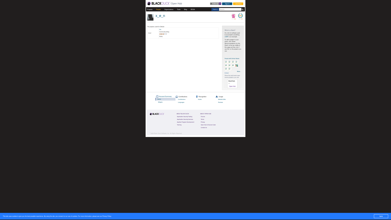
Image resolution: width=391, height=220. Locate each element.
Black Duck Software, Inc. (162, 133)
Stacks (159, 99)
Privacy (203, 122)
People (158, 9)
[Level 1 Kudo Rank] (240, 15)
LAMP (226, 37)
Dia (160, 29)
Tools (178, 9)
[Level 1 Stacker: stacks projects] (233, 15)
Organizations (168, 9)
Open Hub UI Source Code (208, 125)
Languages (181, 102)
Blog (185, 9)
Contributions (181, 99)
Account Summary (165, 96)
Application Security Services (185, 119)
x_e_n (160, 15)
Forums (203, 116)
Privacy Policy (106, 216)
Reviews (220, 102)
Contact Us (204, 127)
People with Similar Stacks (232, 58)
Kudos (200, 99)
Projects (149, 9)
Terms (202, 119)
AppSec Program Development (185, 122)
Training (179, 125)
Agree (381, 216)
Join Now (238, 4)
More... (239, 71)
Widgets (160, 102)
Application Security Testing (184, 116)
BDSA (193, 9)
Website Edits (222, 99)
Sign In (227, 4)
